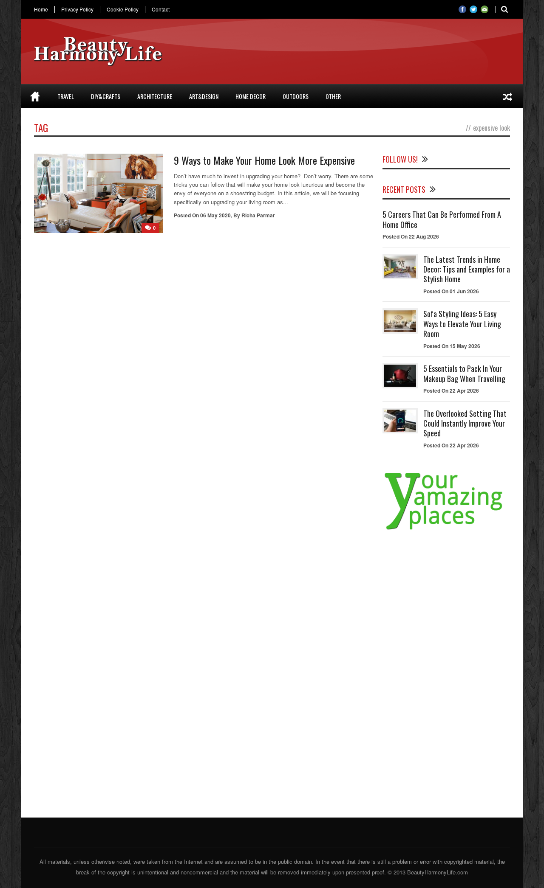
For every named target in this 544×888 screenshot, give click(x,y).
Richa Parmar (258, 215)
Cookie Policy (123, 9)
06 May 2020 (215, 215)
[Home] (35, 96)
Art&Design (203, 96)
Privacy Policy (77, 9)
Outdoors (296, 96)
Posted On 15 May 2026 (451, 346)
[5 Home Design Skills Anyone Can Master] (507, 96)
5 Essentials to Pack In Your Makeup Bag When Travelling (464, 373)
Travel (65, 96)
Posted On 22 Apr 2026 (451, 390)
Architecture (154, 96)
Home (41, 9)
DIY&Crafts (105, 96)
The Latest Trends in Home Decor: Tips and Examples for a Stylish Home (466, 269)
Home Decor (250, 96)
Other (333, 96)
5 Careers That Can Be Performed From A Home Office (441, 219)
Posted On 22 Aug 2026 (410, 236)
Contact (161, 9)
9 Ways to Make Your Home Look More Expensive (264, 160)
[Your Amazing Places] (446, 529)
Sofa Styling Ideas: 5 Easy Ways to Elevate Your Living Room (462, 323)
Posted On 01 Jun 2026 (451, 291)
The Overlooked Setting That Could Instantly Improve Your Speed (465, 423)
